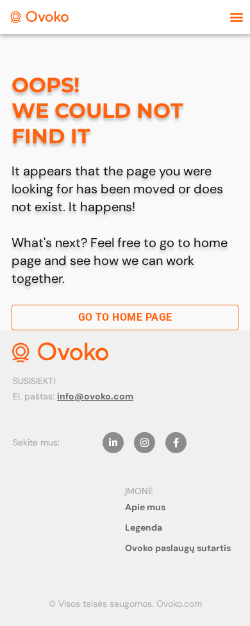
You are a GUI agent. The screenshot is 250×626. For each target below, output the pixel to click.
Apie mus (145, 507)
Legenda (143, 527)
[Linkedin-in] (113, 442)
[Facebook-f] (176, 442)
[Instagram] (144, 442)
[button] (236, 17)
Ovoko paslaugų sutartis (178, 548)
